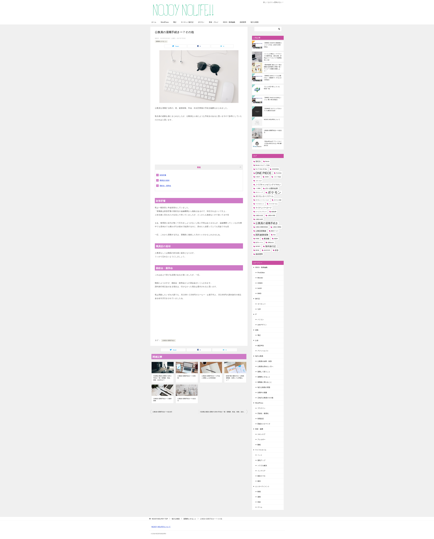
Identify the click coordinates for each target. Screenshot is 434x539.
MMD (259, 293)
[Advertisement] (199, 142)
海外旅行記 (270, 246)
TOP (160, 519)
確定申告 (260, 345)
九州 (259, 309)
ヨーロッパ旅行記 (187, 22)
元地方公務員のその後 (265, 398)
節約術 (257, 250)
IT (256, 314)
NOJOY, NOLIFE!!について (272, 119)
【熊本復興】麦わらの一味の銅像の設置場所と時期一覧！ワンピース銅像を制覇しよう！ (273, 68)
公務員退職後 (260, 231)
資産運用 (243, 22)
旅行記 (257, 299)
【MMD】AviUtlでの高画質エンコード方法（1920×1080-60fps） (273, 45)
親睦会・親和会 (165, 186)
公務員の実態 (271, 215)
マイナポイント (259, 203)
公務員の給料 (259, 219)
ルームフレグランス (261, 211)
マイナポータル (273, 203)
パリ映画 (257, 188)
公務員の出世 (259, 215)
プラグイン (261, 408)
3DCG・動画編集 (229, 22)
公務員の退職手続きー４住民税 (186, 377)
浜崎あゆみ (271, 242)
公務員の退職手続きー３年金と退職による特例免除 (211, 377)
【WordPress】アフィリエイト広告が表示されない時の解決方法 (273, 143)
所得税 (257, 238)
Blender (267, 161)
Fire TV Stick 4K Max (261, 169)
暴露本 (276, 238)
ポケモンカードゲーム (264, 196)
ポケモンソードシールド (262, 200)
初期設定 (260, 418)
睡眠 (259, 445)
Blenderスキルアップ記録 (262, 165)
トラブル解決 (262, 465)
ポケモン (201, 22)
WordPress (165, 22)
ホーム (153, 22)
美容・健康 (259, 429)
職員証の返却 (164, 180)
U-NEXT (257, 177)
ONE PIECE (263, 173)
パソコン (260, 319)
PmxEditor (279, 173)
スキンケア (261, 434)
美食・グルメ (213, 22)
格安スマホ (261, 476)
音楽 (259, 502)
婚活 (259, 481)
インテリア (261, 471)
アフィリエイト (263, 351)
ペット (259, 455)
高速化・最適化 (263, 413)
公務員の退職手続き (168, 340)
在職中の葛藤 (262, 392)
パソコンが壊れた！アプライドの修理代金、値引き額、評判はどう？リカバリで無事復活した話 (273, 57)
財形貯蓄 (163, 175)
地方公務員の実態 (263, 387)
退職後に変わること (264, 382)
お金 (256, 340)
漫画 (259, 497)
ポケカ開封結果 (271, 188)
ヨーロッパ (261, 304)
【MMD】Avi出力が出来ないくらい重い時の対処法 (272, 98)
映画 (259, 492)
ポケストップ (259, 192)
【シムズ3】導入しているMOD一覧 (272, 87)
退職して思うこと (263, 372)
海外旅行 (257, 246)
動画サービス (274, 231)
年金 (274, 234)
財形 (276, 250)
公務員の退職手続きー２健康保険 (162, 399)
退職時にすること (161, 41)
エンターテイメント (262, 486)
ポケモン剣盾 (277, 200)
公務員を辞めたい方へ (265, 366)
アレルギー (261, 439)
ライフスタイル (260, 450)
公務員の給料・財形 (264, 361)
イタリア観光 (277, 177)
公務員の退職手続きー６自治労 (186, 399)
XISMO (267, 177)
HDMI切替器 (275, 169)
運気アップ (261, 460)
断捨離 (266, 239)
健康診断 (273, 211)
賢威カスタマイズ (263, 424)
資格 (256, 330)
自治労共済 (267, 250)
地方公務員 (254, 22)
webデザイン (262, 325)
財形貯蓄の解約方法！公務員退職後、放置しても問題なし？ (235, 378)
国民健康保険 (261, 235)
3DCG (258, 161)
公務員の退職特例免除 (261, 227)
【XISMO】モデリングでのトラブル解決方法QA (273, 109)
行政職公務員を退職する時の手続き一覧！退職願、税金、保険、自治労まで (162, 378)
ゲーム (259, 507)
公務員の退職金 (277, 227)
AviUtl (259, 288)
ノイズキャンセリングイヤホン (268, 185)
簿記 (174, 22)
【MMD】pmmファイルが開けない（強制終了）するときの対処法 (273, 78)
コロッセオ (258, 180)
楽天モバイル (259, 242)
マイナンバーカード (263, 208)
